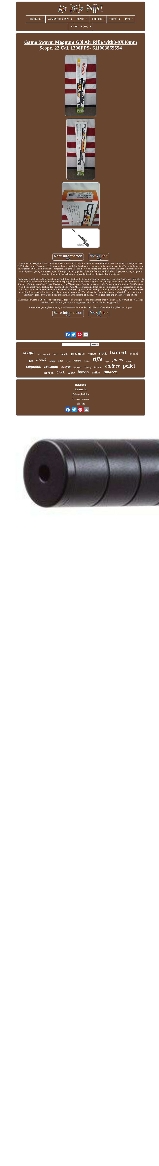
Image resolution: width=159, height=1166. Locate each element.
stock (103, 353)
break (41, 359)
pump (68, 361)
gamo (117, 359)
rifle (97, 359)
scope (28, 352)
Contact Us (80, 389)
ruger (55, 354)
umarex (110, 372)
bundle (64, 354)
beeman (98, 367)
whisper (77, 367)
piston (107, 361)
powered (46, 354)
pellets (96, 372)
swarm (66, 367)
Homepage (80, 384)
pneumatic (77, 353)
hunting (87, 367)
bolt (39, 354)
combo (77, 360)
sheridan (129, 361)
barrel (118, 352)
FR (83, 403)
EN (78, 403)
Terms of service (80, 399)
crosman (51, 366)
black (61, 372)
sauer (71, 372)
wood (87, 361)
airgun (49, 372)
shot (60, 360)
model (134, 353)
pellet (129, 366)
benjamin (33, 366)
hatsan (83, 371)
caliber (112, 366)
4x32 (31, 361)
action (52, 361)
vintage (92, 353)
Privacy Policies (81, 394)
